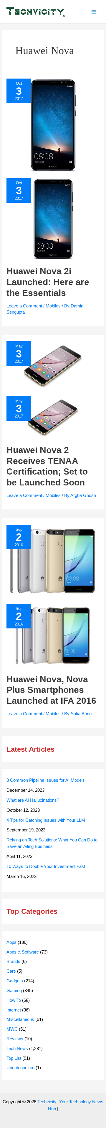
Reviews (14, 1039)
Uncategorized (20, 1067)
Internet (13, 1010)
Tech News (17, 1048)
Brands (13, 961)
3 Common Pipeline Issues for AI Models (45, 780)
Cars (11, 971)
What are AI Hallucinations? (32, 800)
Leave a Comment (24, 306)
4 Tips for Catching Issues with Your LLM (45, 820)
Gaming (14, 990)
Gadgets (14, 981)
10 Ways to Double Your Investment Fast (45, 866)
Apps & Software (22, 952)
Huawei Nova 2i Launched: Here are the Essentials (47, 282)
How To (13, 1000)
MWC (12, 1029)
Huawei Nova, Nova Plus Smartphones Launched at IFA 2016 (51, 690)
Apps (11, 942)
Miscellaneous (20, 1019)
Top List (13, 1058)
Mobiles (53, 306)
